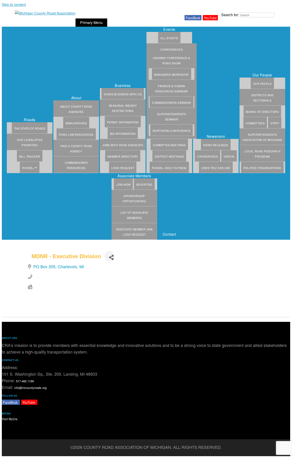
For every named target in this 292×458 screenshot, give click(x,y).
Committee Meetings (169, 145)
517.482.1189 (25, 381)
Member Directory (122, 156)
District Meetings (169, 156)
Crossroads (207, 156)
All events (169, 38)
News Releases (215, 145)
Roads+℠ (29, 168)
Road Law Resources (76, 134)
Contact (169, 234)
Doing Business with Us (123, 94)
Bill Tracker (29, 156)
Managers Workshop (171, 74)
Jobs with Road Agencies (122, 145)
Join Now (123, 184)
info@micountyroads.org (30, 387)
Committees (255, 123)
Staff (274, 123)
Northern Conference (171, 131)
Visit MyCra (9, 419)
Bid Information (123, 133)
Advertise (144, 184)
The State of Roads (29, 128)
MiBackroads (76, 123)
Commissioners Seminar (171, 102)
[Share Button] (109, 256)
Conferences (171, 49)
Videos (229, 156)
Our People (262, 84)
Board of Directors (262, 112)
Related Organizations (262, 168)
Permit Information (123, 122)
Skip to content (14, 4)
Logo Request (122, 168)
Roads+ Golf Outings (169, 168)
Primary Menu (91, 22)
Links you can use (215, 168)
